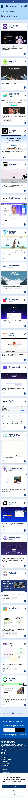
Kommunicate (15, 367)
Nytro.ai (12, 502)
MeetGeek (13, 26)
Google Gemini (15, 469)
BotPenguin (14, 266)
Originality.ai (14, 538)
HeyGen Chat (14, 198)
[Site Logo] (13, 6)
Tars (10, 643)
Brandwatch (14, 608)
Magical (12, 61)
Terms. (14, 735)
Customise (14, 790)
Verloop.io (13, 299)
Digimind (13, 679)
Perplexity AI (14, 435)
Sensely (12, 232)
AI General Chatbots (6, 765)
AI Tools (6, 11)
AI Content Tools (5, 763)
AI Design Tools (5, 761)
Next (20, 713)
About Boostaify (5, 772)
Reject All (14, 794)
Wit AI (11, 401)
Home (2, 11)
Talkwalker (13, 573)
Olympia (12, 130)
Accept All (14, 786)
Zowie (11, 333)
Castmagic (13, 164)
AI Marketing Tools (6, 759)
